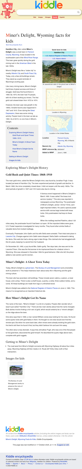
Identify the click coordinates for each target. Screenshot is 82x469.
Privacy (30, 463)
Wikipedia (33, 461)
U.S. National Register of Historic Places (59, 55)
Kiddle (8, 463)
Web (34, 17)
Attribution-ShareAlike (27, 436)
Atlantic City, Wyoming (65, 146)
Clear (74, 12)
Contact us (39, 463)
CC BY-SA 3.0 (28, 459)
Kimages (48, 17)
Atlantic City (15, 73)
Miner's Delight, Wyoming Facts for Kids (21, 439)
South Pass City (30, 73)
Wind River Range (31, 57)
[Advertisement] (41, 25)
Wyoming (15, 54)
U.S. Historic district (59, 58)
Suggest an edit (63, 445)
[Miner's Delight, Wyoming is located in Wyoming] (59, 99)
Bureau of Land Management (50, 268)
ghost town (30, 268)
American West (25, 63)
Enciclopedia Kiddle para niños (55, 463)
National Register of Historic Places (44, 288)
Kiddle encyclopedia (25, 433)
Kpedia (55, 17)
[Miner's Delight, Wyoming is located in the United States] (59, 123)
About (23, 463)
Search (78, 12)
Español (62, 17)
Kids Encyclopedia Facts (14, 45)
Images (40, 17)
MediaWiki (63, 461)
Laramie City (10, 236)
